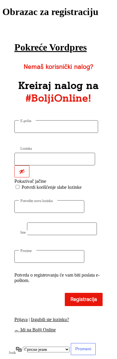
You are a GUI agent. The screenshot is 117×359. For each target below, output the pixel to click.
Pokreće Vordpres (50, 47)
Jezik (12, 353)
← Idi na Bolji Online (35, 329)
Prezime (26, 251)
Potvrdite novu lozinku (36, 201)
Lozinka (26, 148)
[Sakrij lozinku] (21, 171)
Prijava (21, 319)
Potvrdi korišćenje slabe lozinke (52, 187)
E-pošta (25, 121)
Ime (23, 232)
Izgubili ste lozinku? (50, 319)
